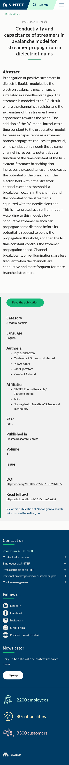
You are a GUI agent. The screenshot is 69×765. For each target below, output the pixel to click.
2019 (9, 423)
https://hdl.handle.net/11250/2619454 (31, 499)
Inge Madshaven (24, 353)
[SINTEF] (13, 5)
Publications (12, 14)
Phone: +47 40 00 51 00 (18, 551)
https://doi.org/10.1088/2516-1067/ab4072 (34, 484)
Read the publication (25, 302)
